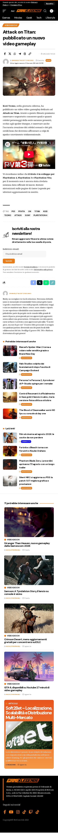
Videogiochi (11, 25)
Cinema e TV (26, 441)
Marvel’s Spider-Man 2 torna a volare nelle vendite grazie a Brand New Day (35, 350)
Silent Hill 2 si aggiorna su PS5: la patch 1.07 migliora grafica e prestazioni (36, 481)
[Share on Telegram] (20, 54)
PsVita (21, 211)
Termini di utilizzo (31, 267)
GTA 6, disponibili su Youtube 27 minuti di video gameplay (26, 689)
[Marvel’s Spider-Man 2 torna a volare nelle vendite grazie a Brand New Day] (10, 351)
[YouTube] (11, 812)
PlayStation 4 (40, 215)
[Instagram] (17, 812)
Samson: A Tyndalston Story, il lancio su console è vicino (26, 593)
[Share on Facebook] (5, 54)
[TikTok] (24, 812)
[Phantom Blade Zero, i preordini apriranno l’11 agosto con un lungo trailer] (10, 464)
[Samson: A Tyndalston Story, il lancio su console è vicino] (29, 570)
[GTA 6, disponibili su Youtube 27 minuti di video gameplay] (29, 666)
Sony (27, 215)
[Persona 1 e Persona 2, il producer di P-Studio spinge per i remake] (10, 384)
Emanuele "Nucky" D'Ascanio (23, 60)
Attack (18, 215)
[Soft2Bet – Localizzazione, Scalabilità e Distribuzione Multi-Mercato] (29, 735)
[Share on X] (10, 54)
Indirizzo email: (11, 249)
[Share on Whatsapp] (15, 54)
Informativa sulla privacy (43, 269)
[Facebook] (5, 812)
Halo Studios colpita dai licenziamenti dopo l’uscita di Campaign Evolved (34, 367)
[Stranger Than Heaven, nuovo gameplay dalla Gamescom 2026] (29, 522)
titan (37, 211)
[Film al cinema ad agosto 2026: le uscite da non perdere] (10, 438)
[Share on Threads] (25, 54)
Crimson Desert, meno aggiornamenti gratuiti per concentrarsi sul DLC (25, 641)
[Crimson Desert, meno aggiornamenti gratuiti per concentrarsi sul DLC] (29, 618)
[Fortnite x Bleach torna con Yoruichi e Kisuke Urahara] (10, 451)
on (29, 211)
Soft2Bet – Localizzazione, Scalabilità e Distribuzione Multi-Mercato (29, 712)
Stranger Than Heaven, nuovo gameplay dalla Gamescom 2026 (27, 545)
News (48, 60)
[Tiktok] (37, 812)
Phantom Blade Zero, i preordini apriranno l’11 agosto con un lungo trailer (36, 464)
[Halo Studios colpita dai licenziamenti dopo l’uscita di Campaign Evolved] (10, 367)
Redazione (11, 765)
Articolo (13, 703)
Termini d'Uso (16, 5)
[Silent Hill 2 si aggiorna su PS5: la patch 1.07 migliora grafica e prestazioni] (10, 481)
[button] (49, 3)
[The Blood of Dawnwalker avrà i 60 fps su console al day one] (10, 414)
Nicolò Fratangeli (13, 550)
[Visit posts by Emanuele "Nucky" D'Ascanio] (5, 293)
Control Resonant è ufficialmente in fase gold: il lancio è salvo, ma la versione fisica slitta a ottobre (37, 397)
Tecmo (7, 215)
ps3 (13, 211)
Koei (45, 211)
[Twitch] (31, 812)
